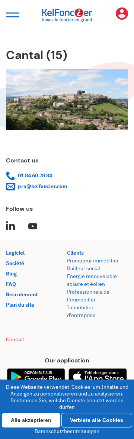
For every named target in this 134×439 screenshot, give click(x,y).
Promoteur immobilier (93, 260)
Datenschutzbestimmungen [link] (67, 431)
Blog (11, 273)
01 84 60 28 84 (35, 175)
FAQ (11, 284)
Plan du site (20, 304)
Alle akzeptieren (31, 420)
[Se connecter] (121, 15)
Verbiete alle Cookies (96, 420)
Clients (75, 252)
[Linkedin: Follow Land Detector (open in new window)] (10, 227)
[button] (11, 15)
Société (15, 263)
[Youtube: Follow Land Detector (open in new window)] (32, 227)
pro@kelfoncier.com (42, 186)
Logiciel (15, 252)
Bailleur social (83, 268)
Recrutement (22, 294)
